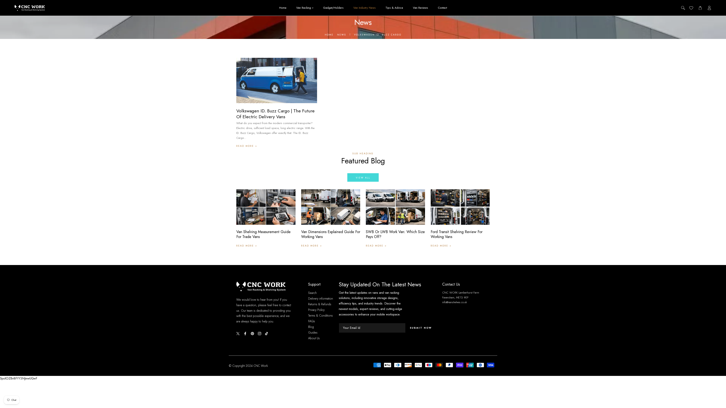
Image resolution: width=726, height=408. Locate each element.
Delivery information (320, 298)
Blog (311, 327)
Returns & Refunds (319, 304)
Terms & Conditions (320, 315)
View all (363, 177)
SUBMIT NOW (421, 328)
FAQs (311, 321)
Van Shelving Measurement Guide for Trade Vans (263, 234)
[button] (700, 8)
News (341, 34)
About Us (314, 338)
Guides (312, 332)
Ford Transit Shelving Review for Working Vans (456, 234)
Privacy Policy (316, 310)
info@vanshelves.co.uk (454, 302)
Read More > (246, 146)
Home (329, 34)
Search (312, 293)
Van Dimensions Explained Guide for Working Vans (330, 234)
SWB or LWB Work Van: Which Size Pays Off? (395, 234)
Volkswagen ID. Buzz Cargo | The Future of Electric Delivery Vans (275, 114)
